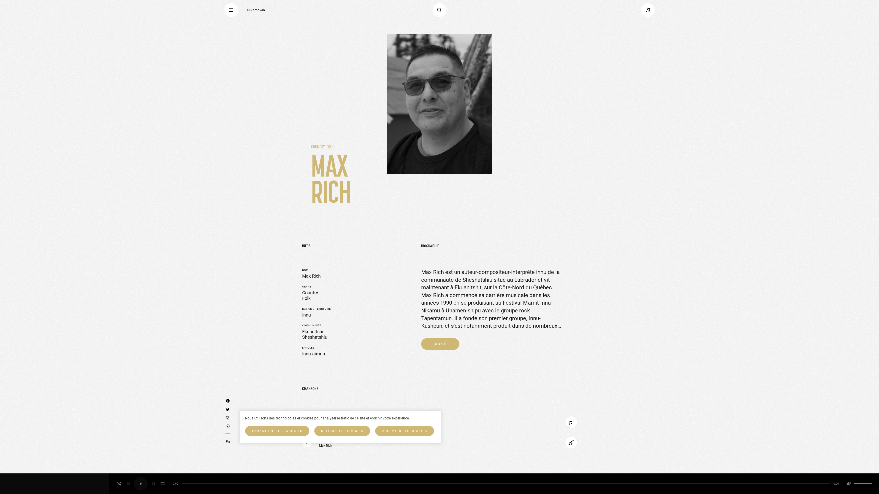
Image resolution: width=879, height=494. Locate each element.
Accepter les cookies (404, 431)
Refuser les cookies (342, 431)
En (228, 442)
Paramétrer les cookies (277, 431)
